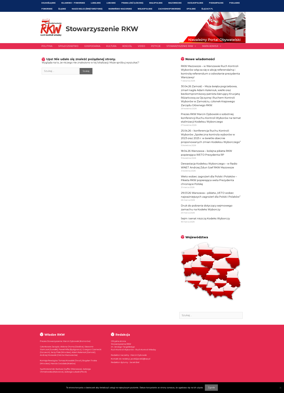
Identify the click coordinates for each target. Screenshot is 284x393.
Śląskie (62, 9)
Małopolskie (155, 3)
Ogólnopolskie (195, 3)
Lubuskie (111, 3)
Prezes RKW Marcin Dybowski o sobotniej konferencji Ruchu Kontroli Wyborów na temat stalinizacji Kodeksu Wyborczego (211, 118)
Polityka (46, 46)
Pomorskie (46, 9)
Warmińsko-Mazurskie (120, 9)
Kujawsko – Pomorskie (73, 3)
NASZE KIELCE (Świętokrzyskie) (87, 9)
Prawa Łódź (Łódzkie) (132, 3)
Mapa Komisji (210, 46)
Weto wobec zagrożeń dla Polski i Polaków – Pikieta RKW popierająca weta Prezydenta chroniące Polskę (209, 180)
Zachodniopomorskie (169, 9)
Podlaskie (234, 3)
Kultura (111, 46)
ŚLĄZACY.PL (207, 9)
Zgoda (211, 387)
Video (141, 46)
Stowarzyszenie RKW (102, 29)
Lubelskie (96, 3)
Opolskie (191, 9)
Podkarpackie (216, 3)
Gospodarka (92, 46)
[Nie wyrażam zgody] (280, 387)
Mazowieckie (174, 3)
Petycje (156, 46)
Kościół (127, 46)
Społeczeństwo (68, 46)
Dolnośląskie (48, 3)
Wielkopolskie (145, 9)
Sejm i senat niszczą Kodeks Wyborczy (205, 218)
